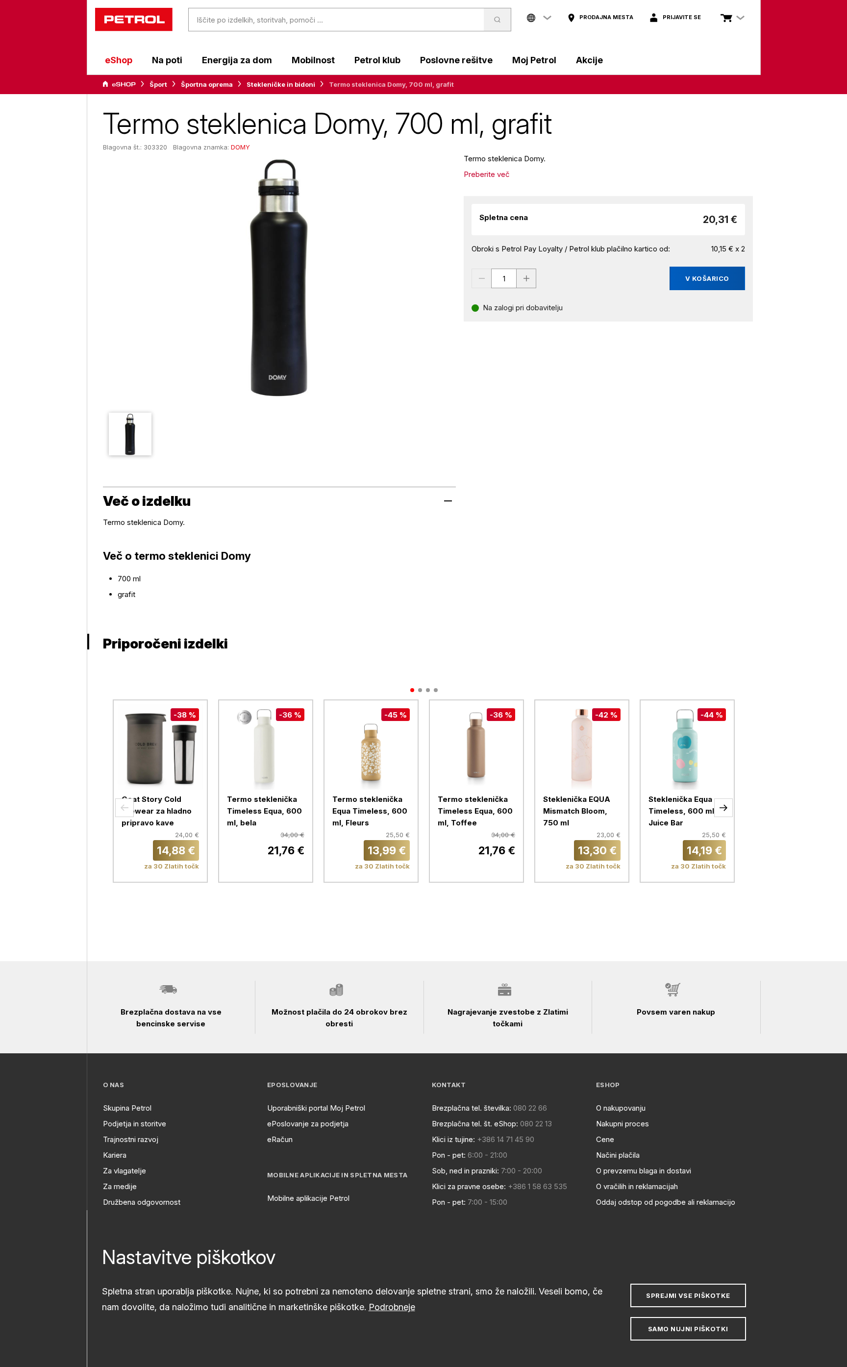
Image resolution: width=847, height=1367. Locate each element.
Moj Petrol (534, 60)
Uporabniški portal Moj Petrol (316, 1108)
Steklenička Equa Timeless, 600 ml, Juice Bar (682, 811)
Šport (158, 84)
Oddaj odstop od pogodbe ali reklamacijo (665, 1202)
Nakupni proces (622, 1123)
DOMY (240, 147)
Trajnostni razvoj (130, 1139)
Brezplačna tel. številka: (471, 1108)
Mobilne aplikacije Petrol (308, 1198)
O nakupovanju (621, 1108)
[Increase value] (526, 278)
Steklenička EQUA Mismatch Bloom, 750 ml (576, 811)
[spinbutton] (504, 278)
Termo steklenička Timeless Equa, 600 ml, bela (264, 811)
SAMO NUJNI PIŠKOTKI (688, 1329)
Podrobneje (392, 1307)
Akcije (589, 60)
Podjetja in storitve (134, 1123)
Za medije (120, 1186)
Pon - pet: (449, 1155)
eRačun (280, 1139)
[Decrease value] (481, 278)
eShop (118, 60)
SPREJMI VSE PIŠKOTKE (688, 1295)
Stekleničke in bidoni (281, 84)
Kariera (114, 1155)
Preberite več (487, 174)
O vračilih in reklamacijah (637, 1186)
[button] (124, 807)
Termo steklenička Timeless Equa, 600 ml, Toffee (475, 811)
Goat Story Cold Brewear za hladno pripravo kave (157, 811)
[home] (134, 19)
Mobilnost (313, 60)
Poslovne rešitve (456, 60)
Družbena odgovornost (141, 1202)
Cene (605, 1139)
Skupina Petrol (127, 1108)
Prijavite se (682, 17)
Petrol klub (377, 60)
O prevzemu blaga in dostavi (643, 1170)
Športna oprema (207, 84)
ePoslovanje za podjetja (308, 1123)
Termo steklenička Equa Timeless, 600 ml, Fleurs (369, 811)
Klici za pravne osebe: (469, 1186)
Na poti (167, 60)
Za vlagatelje (124, 1170)
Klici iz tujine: (453, 1139)
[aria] (119, 84)
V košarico (707, 278)
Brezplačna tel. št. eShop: (475, 1123)
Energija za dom (237, 60)
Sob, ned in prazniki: (465, 1170)
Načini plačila (618, 1155)
